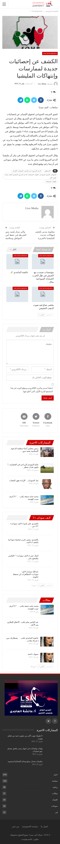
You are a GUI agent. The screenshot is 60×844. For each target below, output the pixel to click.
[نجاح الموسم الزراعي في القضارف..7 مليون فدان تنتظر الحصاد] (47, 468)
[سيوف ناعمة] (47, 658)
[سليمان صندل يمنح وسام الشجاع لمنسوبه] (51, 765)
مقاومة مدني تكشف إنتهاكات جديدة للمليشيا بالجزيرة (45, 235)
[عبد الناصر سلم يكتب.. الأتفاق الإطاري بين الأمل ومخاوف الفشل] (47, 626)
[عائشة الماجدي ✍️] (17, 261)
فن (56, 812)
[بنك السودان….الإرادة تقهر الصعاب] (47, 484)
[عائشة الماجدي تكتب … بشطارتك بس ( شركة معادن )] (47, 642)
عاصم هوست (27, 839)
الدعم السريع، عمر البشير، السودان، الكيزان (26, 171)
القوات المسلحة (51, 181)
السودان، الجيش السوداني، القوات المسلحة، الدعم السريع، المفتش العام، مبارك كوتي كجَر (30, 176)
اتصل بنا (44, 826)
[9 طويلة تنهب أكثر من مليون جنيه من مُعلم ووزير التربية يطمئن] (51, 739)
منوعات (54, 806)
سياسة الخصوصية (30, 826)
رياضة (55, 787)
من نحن (15, 826)
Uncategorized (50, 53)
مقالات (55, 793)
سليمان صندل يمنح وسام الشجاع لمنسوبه (25, 761)
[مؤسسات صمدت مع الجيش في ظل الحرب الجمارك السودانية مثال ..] (43, 261)
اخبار (56, 774)
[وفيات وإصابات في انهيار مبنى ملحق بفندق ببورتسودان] (51, 752)
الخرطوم (47, 171)
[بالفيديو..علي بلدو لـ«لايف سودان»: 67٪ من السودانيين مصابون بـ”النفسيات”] (47, 527)
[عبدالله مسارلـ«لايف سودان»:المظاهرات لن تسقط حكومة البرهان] (47, 575)
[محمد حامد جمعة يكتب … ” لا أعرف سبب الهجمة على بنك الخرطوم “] (47, 500)
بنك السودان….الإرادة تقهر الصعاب (23, 480)
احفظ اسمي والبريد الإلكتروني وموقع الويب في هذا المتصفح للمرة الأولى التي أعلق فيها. (31, 390)
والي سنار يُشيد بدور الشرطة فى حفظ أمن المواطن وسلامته (15, 235)
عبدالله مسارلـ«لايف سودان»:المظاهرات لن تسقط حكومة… (25, 574)
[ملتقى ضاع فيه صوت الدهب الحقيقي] (43, 294)
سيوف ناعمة (33, 654)
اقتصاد (55, 800)
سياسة (55, 781)
